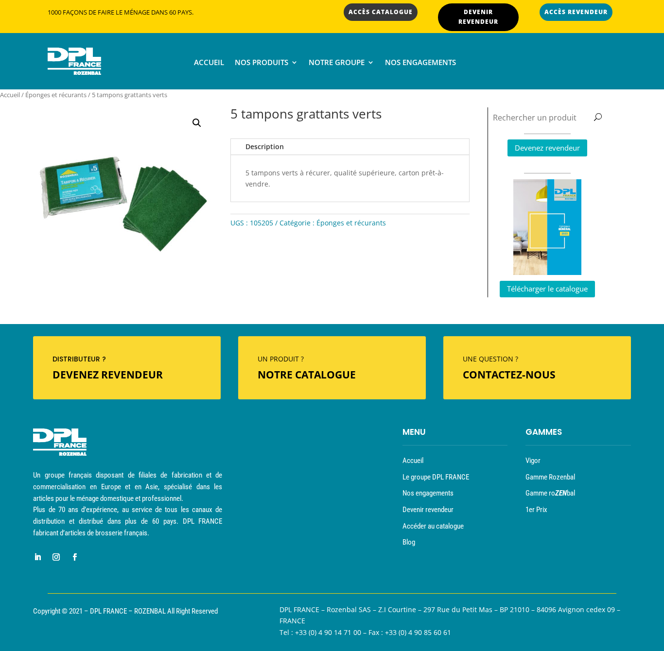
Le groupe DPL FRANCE (435, 477)
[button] (197, 123)
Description (264, 146)
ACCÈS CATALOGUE (381, 12)
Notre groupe (337, 63)
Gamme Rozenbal (550, 477)
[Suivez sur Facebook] (74, 557)
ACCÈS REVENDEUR (576, 12)
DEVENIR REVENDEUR (478, 17)
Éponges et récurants (56, 94)
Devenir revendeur (428, 509)
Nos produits (261, 63)
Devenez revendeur (547, 148)
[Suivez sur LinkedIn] (37, 557)
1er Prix (536, 509)
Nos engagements (420, 63)
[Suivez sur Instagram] (56, 557)
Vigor (533, 460)
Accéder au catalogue (433, 526)
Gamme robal (550, 493)
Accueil (209, 63)
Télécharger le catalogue (547, 288)
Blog (408, 542)
